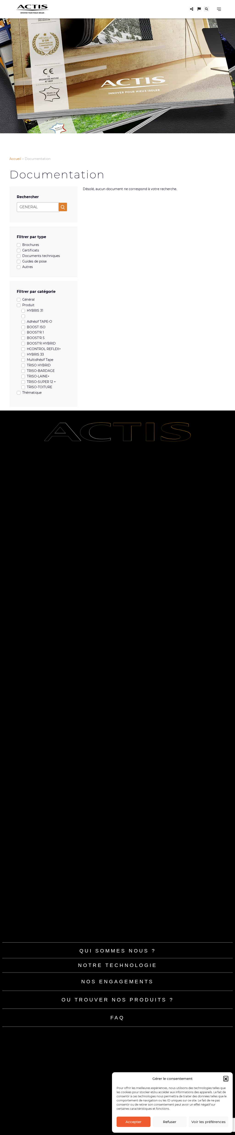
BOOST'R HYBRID (41, 343)
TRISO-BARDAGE (41, 371)
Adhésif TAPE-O (39, 321)
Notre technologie (117, 965)
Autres (27, 267)
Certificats (30, 250)
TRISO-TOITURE (39, 387)
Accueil (15, 159)
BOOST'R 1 (35, 332)
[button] (226, 1078)
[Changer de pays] (199, 9)
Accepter (133, 1122)
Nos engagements (117, 981)
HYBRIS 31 (35, 310)
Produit (28, 305)
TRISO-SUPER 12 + (41, 382)
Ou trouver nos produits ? (118, 1000)
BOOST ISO (36, 327)
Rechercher (28, 197)
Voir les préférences (208, 1122)
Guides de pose (34, 261)
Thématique (32, 393)
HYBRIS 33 (35, 354)
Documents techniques (41, 256)
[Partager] (191, 9)
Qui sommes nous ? (117, 951)
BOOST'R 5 (36, 338)
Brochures (30, 245)
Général (28, 299)
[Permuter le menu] (218, 9)
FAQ (117, 1018)
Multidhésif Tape (40, 360)
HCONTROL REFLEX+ (44, 349)
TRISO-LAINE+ (38, 376)
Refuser (169, 1122)
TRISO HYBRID (39, 365)
